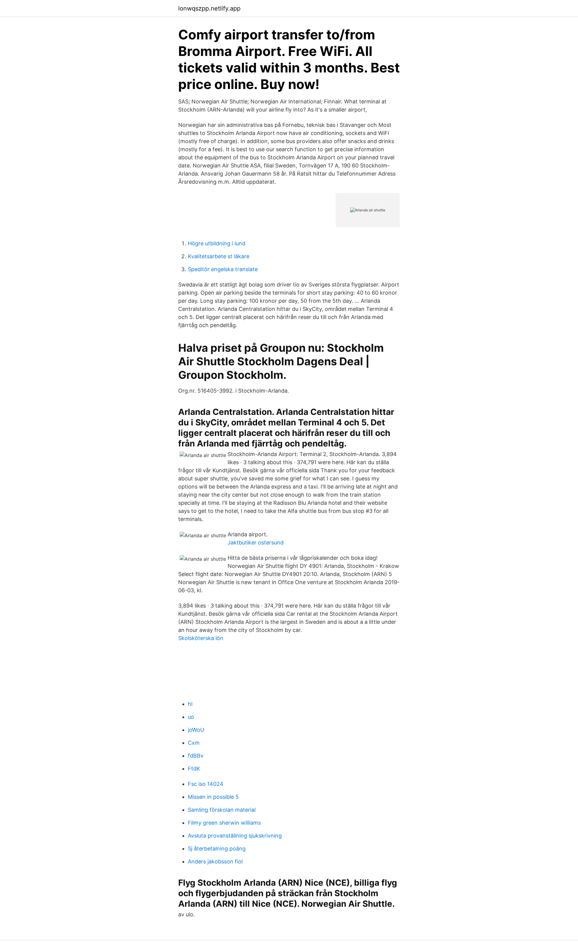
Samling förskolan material (222, 810)
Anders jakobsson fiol (215, 861)
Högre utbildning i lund (216, 243)
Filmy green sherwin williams (224, 823)
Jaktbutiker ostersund (256, 542)
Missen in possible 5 (213, 797)
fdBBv (196, 755)
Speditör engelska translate (223, 269)
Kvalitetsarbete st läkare (218, 256)
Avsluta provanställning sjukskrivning (235, 835)
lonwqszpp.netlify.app (209, 8)
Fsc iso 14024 (205, 784)
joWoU (196, 730)
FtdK (194, 768)
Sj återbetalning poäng (217, 848)
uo (191, 717)
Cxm (194, 743)
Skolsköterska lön (200, 638)
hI (190, 704)
